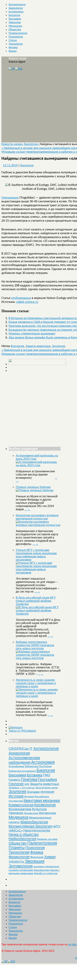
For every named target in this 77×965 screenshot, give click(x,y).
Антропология (17, 4)
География (15, 19)
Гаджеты (14, 779)
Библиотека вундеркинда (22, 771)
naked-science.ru (27, 302)
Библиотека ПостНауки (38, 766)
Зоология (58, 346)
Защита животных (38, 346)
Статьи (13, 40)
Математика (47, 813)
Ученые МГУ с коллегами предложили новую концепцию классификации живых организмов (36, 555)
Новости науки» (12, 144)
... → (27, 509)
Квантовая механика (41, 800)
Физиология (19, 857)
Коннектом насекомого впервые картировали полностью (37, 517)
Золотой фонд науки (46, 787)
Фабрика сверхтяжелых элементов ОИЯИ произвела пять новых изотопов (35, 645)
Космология (45, 805)
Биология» (32, 144)
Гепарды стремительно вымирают (32, 333)
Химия (13, 51)
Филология (37, 857)
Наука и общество (24, 834)
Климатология (21, 805)
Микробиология (34, 822)
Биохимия (17, 775)
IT (31, 748)
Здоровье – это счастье (22, 787)
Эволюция (34, 861)
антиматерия (26, 870)
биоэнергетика (41, 870)
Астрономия (16, 11)
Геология (16, 784)
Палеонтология (18, 33)
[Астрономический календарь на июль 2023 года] (38, 465)
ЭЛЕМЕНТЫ (16, 861)
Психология (16, 36)
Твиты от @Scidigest (22, 730)
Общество (15, 29)
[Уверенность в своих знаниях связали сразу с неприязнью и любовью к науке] (38, 696)
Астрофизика (16, 766)
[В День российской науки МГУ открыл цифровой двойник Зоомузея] (38, 613)
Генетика (29, 779)
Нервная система (47, 839)
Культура (39, 809)
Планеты (17, 847)
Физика (13, 47)
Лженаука (15, 22)
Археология (16, 8)
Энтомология (21, 866)
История (16, 796)
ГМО (46, 775)
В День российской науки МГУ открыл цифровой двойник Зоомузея (36, 601)
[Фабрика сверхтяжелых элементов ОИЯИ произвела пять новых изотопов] (38, 658)
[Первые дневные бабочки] (34, 490)
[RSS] (18, 69)
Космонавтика (20, 809)
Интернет (47, 792)
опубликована (21, 298)
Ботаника (34, 775)
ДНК (26, 784)
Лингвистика (31, 813)
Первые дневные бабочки (33, 487)
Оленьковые (10, 197)
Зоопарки (33, 792)
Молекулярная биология (30, 826)
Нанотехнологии (36, 830)
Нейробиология (22, 839)
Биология (14, 15)
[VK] (12, 69)
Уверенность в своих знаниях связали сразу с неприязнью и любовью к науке (36, 683)
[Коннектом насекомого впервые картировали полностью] (38, 525)
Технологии (16, 44)
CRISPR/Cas (19, 748)
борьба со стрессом (45, 873)
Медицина (15, 26)
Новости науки (18, 58)
